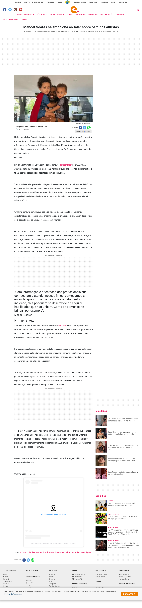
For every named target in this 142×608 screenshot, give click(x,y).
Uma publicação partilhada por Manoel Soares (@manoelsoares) (53, 543)
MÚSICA (59, 14)
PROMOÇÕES (109, 14)
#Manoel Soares (67, 552)
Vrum (74, 570)
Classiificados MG (78, 574)
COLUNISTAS (28, 14)
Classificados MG (101, 574)
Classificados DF (78, 577)
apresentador (66, 165)
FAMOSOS (19, 14)
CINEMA (52, 14)
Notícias (18, 2)
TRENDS (69, 14)
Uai (4, 20)
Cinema (28, 585)
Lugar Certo (101, 570)
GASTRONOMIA (93, 14)
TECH (101, 14)
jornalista (62, 325)
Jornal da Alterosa (125, 577)
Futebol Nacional (55, 586)
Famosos (24, 20)
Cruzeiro (52, 579)
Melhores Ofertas (79, 2)
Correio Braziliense (127, 584)
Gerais (5, 574)
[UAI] (67, 2)
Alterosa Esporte (124, 579)
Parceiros (104, 2)
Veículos (50, 2)
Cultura (5, 586)
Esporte (27, 2)
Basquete (52, 584)
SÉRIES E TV (41, 14)
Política (5, 577)
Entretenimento (38, 2)
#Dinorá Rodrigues (83, 552)
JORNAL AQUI (123, 2)
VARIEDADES (120, 14)
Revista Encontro (79, 584)
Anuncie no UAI (32, 570)
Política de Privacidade (13, 594)
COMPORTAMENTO (80, 14)
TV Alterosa (93, 2)
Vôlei (50, 581)
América (52, 574)
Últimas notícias (77, 579)
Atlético (51, 577)
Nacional (6, 584)
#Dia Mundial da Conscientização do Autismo (39, 552)
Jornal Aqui (100, 588)
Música (28, 587)
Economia (6, 579)
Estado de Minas (9, 570)
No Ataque (53, 570)
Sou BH (113, 2)
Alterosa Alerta (124, 574)
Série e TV (29, 583)
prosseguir (129, 594)
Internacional (7, 581)
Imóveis (59, 2)
